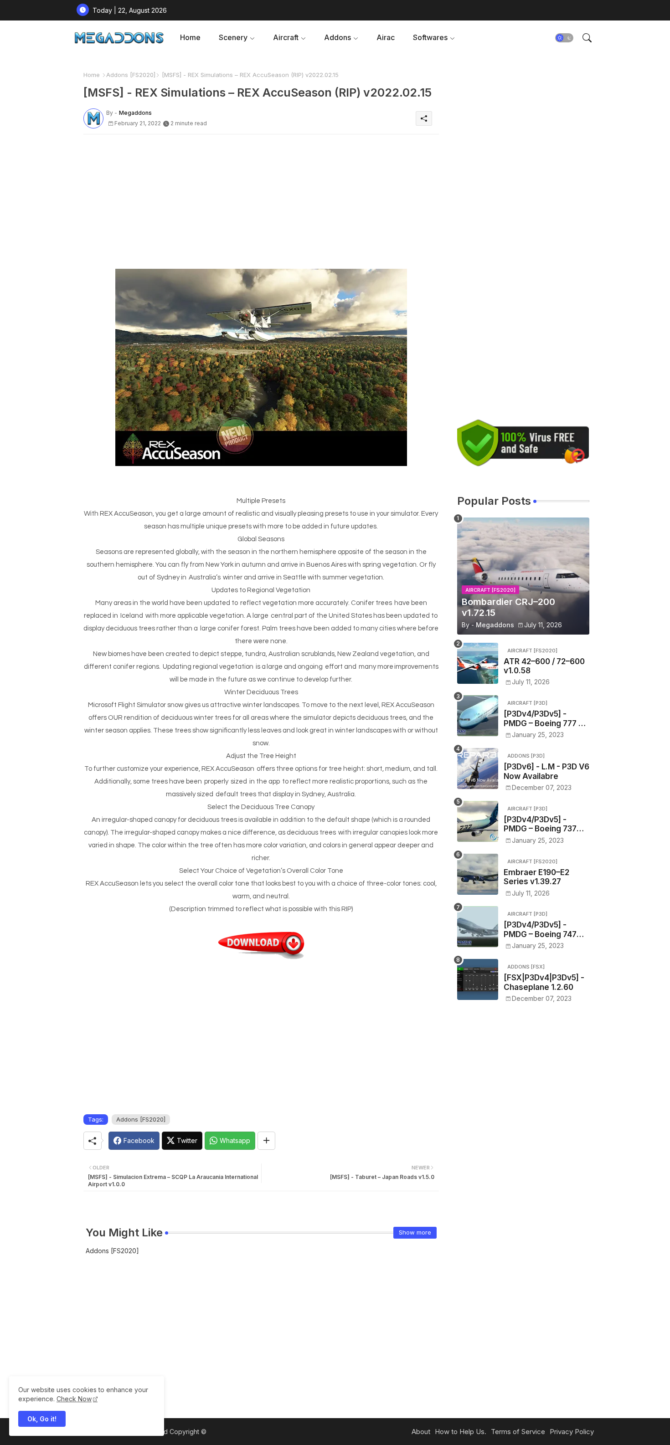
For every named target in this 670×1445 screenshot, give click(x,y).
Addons (337, 37)
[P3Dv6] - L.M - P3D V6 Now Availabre (546, 771)
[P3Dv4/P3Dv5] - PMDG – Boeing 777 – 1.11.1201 (543, 718)
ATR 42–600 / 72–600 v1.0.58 (544, 666)
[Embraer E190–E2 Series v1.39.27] (477, 874)
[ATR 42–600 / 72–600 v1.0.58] (477, 663)
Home (190, 37)
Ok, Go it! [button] (42, 1419)
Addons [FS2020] (130, 74)
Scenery (233, 37)
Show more (415, 1232)
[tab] (190, 37)
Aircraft (286, 37)
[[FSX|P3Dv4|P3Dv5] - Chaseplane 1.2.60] (477, 979)
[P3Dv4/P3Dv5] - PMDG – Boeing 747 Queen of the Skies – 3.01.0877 (543, 929)
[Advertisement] (261, 205)
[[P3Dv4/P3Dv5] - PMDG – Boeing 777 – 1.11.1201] (477, 715)
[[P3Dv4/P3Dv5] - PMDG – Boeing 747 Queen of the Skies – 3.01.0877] (477, 926)
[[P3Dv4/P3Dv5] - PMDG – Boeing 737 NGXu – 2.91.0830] (477, 821)
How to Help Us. (460, 1431)
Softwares (430, 37)
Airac (385, 37)
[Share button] (266, 1141)
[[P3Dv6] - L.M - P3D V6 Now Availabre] (477, 768)
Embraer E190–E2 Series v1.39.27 (536, 877)
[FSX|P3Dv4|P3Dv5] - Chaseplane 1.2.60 (544, 982)
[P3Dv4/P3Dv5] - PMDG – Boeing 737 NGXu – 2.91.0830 (540, 824)
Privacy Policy (572, 1431)
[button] (564, 37)
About (421, 1431)
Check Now (74, 1399)
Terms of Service (518, 1431)
